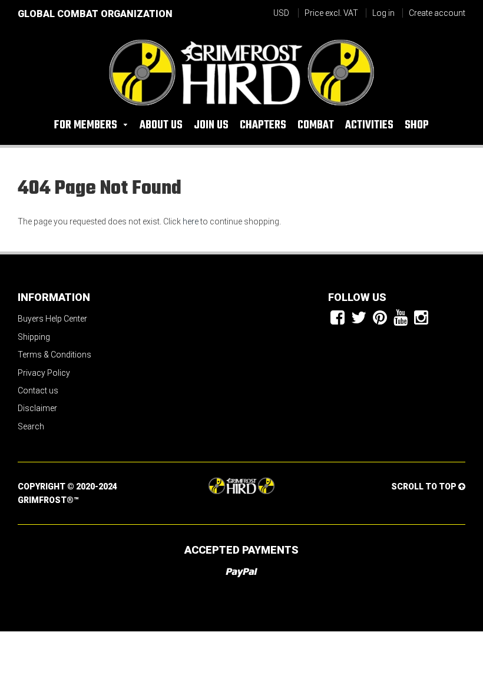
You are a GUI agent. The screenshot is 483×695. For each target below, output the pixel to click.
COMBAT (315, 125)
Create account (437, 13)
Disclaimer (37, 408)
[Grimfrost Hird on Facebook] (337, 318)
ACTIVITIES (369, 125)
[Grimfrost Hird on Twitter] (359, 318)
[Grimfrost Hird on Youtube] (400, 318)
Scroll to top (424, 486)
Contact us (38, 390)
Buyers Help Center (52, 318)
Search (31, 426)
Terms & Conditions (54, 354)
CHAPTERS (263, 125)
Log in (383, 13)
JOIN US (211, 125)
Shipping (34, 337)
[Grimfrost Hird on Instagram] (421, 318)
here (191, 221)
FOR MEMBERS (87, 125)
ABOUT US (161, 125)
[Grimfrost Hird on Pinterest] (379, 318)
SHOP (417, 125)
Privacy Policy (44, 373)
